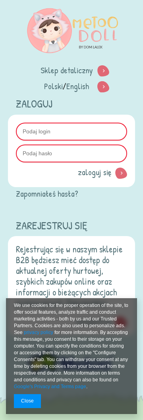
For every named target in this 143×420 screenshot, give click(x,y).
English (77, 86)
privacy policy (38, 332)
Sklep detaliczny (67, 70)
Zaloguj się (94, 172)
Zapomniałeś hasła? (47, 193)
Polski (53, 86)
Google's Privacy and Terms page (50, 386)
